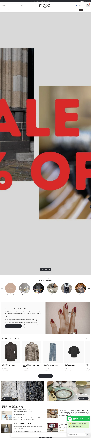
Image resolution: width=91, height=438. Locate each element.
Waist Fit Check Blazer (9, 365)
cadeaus (62, 9)
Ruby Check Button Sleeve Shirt (31, 366)
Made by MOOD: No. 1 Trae (22, 423)
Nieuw (15, 9)
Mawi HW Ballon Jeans (51, 365)
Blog (69, 9)
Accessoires (46, 9)
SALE (81, 9)
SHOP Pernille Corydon (13, 326)
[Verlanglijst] (83, 5)
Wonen (55, 9)
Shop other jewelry (31, 326)
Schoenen (29, 9)
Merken (75, 9)
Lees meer (16, 420)
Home (9, 9)
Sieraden (37, 9)
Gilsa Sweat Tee (70, 365)
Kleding (21, 9)
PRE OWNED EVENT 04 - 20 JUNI (23, 410)
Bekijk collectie (44, 376)
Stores (88, 1)
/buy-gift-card (83, 1)
